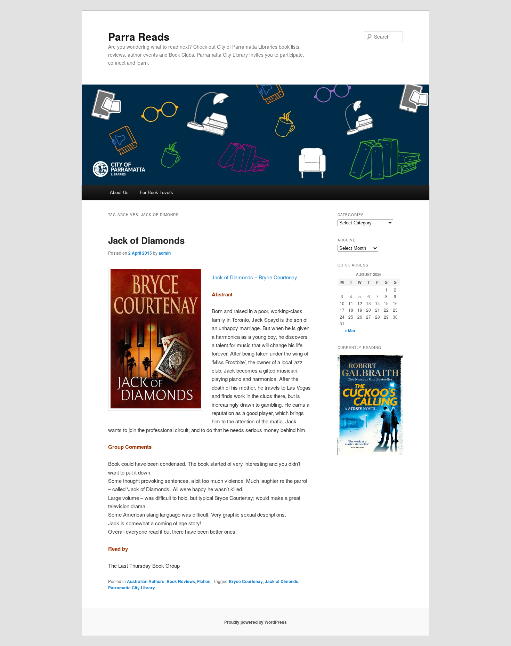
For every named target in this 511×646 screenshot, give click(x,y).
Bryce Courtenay (278, 277)
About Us (119, 192)
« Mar (350, 330)
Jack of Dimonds (281, 581)
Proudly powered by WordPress (255, 622)
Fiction (203, 581)
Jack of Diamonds (146, 240)
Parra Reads (139, 36)
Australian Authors (145, 581)
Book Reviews (181, 581)
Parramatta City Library (131, 587)
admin (165, 253)
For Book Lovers (156, 192)
